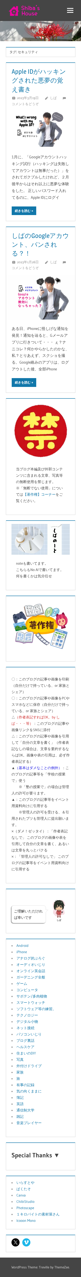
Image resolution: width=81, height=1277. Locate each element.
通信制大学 (25, 1110)
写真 (20, 1059)
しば (53, 98)
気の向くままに (29, 1091)
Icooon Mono (26, 1220)
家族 (20, 1072)
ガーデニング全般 (30, 977)
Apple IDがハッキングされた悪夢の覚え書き (39, 80)
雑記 (20, 1116)
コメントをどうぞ (25, 104)
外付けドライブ (29, 1066)
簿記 (20, 1097)
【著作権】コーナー (39, 494)
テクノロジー (27, 1015)
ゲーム (21, 983)
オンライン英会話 (30, 971)
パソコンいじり (29, 1034)
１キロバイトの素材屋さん (38, 1214)
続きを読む (23, 211)
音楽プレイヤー (29, 1123)
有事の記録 (25, 1085)
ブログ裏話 (25, 1040)
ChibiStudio (25, 1201)
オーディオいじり (30, 964)
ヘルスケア (25, 1047)
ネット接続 (25, 1028)
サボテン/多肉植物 (31, 996)
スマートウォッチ (30, 1002)
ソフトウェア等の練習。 (36, 1009)
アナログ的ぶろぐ (30, 958)
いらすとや (25, 1182)
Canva (21, 1195)
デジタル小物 (27, 1021)
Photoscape (25, 1208)
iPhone (21, 952)
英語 (20, 1104)
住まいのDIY (26, 1053)
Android (22, 945)
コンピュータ (27, 990)
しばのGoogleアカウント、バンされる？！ (40, 244)
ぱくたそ (23, 1189)
